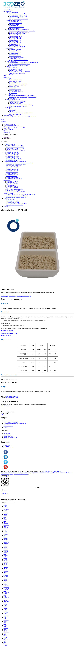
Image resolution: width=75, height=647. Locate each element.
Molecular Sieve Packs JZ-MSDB (17, 46)
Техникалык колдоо (8, 115)
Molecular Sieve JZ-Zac (15, 41)
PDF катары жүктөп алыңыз (24, 296)
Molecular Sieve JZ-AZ (14, 28)
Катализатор (9, 74)
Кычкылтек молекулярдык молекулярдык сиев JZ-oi (22, 31)
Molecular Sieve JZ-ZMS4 (15, 23)
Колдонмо (6, 77)
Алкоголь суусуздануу (15, 103)
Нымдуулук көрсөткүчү (15, 114)
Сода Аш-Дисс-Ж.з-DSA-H (16, 69)
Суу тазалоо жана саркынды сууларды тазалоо (21, 112)
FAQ (5, 75)
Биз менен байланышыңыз (29, 116)
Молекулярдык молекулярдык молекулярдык (17, 29)
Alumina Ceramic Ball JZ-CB (16, 17)
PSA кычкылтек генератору (16, 91)
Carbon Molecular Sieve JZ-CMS (17, 33)
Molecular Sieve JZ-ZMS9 (15, 25)
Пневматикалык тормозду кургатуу (18, 83)
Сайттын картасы (56, 471)
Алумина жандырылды (12, 12)
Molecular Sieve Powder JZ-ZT (16, 27)
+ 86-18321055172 (5, 476)
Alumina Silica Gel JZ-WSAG (16, 58)
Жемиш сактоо (13, 98)
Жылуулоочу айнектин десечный (17, 85)
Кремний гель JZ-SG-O (15, 56)
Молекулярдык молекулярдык (13, 20)
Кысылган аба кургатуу (15, 79)
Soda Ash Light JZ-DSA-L (15, 70)
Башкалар (8, 107)
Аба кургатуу (9, 78)
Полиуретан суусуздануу (15, 81)
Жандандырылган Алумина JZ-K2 (18, 15)
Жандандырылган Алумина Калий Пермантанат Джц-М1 (23, 62)
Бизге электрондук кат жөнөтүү (8, 296)
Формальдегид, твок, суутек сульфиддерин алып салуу (23, 97)
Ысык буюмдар (47, 471)
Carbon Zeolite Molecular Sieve (21, 474)
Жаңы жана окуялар (17, 116)
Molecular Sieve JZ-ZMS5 (15, 24)
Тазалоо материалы (11, 61)
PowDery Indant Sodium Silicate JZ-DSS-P (19, 71)
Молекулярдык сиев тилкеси (23, 472)
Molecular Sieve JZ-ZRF (15, 38)
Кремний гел (9, 48)
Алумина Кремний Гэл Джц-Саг (17, 57)
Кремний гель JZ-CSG (15, 52)
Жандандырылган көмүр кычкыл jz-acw (19, 65)
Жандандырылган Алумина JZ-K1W (18, 19)
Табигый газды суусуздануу (16, 102)
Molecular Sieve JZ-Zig (14, 44)
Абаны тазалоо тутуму (15, 89)
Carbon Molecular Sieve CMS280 (61, 472)
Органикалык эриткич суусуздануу (18, 106)
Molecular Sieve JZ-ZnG (15, 40)
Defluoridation (12, 110)
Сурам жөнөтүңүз (5, 405)
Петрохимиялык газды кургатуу (17, 101)
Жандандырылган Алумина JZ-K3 (18, 16)
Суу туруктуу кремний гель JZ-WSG (18, 60)
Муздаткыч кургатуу (14, 82)
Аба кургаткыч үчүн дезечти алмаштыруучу (42, 472)
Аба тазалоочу (10, 94)
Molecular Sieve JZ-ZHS (15, 42)
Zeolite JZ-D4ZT (13, 68)
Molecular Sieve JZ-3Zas (15, 37)
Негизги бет (7, 137)
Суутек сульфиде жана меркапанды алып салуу (21, 105)
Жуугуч (8, 66)
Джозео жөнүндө (8, 116)
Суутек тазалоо (13, 93)
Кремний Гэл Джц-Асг (15, 49)
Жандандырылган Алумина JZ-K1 (18, 13)
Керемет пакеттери (14, 86)
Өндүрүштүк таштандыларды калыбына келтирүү (21, 95)
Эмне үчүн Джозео (8, 9)
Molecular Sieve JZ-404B (15, 45)
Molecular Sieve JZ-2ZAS (15, 36)
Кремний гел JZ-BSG (14, 50)
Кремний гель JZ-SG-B (15, 54)
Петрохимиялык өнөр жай (13, 99)
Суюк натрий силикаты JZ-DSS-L (17, 73)
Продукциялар (7, 11)
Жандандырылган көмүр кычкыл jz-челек (19, 64)
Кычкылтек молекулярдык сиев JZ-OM (19, 32)
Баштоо (2, 414)
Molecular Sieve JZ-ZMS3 (15, 21)
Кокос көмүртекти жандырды (8, 472)
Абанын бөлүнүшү (11, 87)
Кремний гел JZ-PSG (14, 53)
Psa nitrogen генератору (15, 90)
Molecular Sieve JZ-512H (15, 35)
